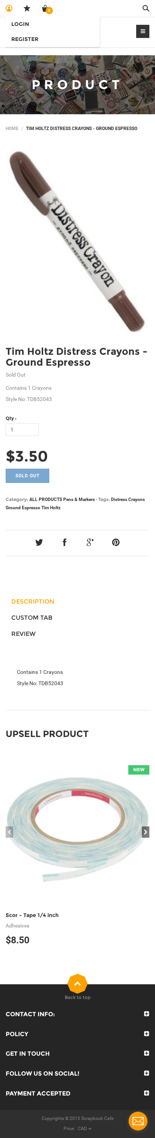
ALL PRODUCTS (45, 499)
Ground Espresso (23, 507)
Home (12, 128)
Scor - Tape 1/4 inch (32, 915)
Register (24, 39)
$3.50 (27, 456)
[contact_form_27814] (138, 1121)
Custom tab (31, 617)
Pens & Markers (79, 499)
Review (23, 633)
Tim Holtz (51, 507)
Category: (17, 499)
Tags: (104, 499)
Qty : (11, 418)
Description (32, 601)
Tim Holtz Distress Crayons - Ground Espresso (76, 356)
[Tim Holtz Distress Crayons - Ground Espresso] (77, 241)
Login (20, 24)
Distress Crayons (128, 499)
